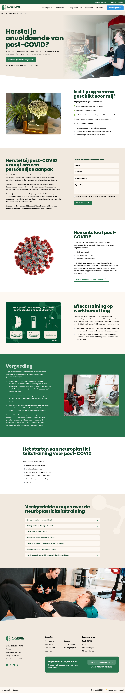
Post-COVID (87, 641)
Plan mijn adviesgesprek (100, 662)
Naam (77, 165)
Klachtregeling (69, 644)
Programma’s (74, 8)
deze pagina (43, 389)
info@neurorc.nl (12, 655)
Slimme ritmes (88, 651)
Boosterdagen (88, 647)
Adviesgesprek (115, 7)
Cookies (16, 690)
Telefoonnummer (81, 178)
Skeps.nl (121, 690)
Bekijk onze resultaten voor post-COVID (22, 65)
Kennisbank (89, 8)
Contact (104, 2)
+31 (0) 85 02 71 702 (14, 659)
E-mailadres (79, 172)
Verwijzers (112, 2)
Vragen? (120, 2)
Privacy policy (6, 690)
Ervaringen (46, 8)
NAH (84, 644)
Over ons (99, 8)
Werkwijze (49, 644)
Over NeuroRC (50, 647)
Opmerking (79, 185)
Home (97, 2)
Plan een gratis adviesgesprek (21, 59)
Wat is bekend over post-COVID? (90, 279)
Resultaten (60, 8)
